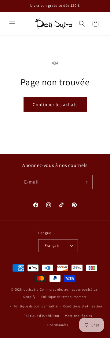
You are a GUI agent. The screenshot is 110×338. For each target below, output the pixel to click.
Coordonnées (57, 325)
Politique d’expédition (41, 316)
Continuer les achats (55, 104)
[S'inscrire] (85, 182)
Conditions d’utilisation (82, 306)
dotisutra (31, 289)
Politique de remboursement (64, 297)
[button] (12, 23)
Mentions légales (78, 316)
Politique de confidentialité (35, 306)
